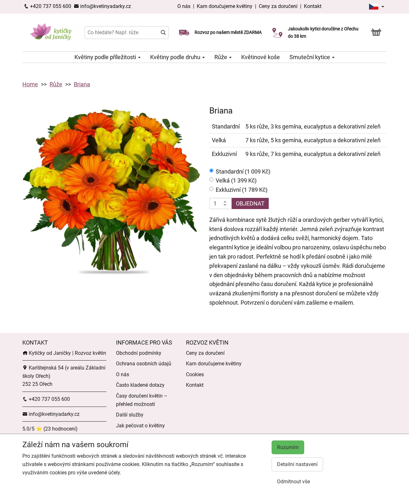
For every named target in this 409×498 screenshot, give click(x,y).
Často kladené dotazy (140, 385)
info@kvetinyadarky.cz (105, 6)
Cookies (195, 374)
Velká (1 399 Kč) (236, 180)
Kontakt (312, 6)
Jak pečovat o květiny (140, 426)
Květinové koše (260, 57)
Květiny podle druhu (176, 57)
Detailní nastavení (297, 464)
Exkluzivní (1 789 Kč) (241, 189)
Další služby (129, 415)
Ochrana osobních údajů (143, 364)
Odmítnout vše (293, 482)
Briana (82, 84)
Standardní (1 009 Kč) (243, 171)
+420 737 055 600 (50, 6)
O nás (184, 6)
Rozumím (288, 447)
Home (30, 84)
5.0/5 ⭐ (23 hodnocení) (50, 429)
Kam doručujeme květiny (224, 6)
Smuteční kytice (310, 57)
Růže (221, 57)
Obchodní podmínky (138, 353)
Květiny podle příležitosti (105, 57)
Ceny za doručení (278, 6)
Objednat (250, 203)
